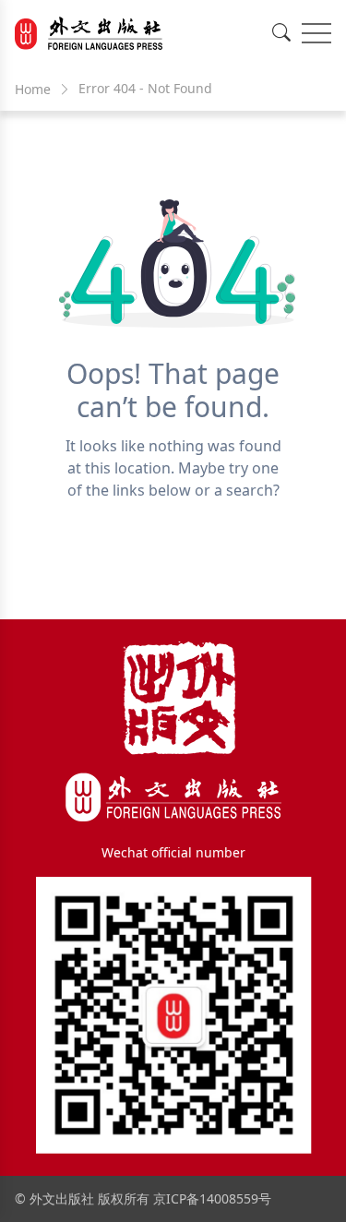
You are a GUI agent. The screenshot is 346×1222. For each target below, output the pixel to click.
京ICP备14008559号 (212, 1198)
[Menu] (316, 33)
